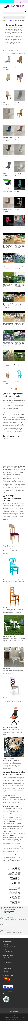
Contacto (6, 944)
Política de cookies (13, 1011)
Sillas (14, 20)
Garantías (6, 964)
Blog (5, 948)
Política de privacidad (9, 949)
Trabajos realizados (8, 951)
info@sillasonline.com (9, 911)
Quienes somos (7, 943)
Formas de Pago (7, 960)
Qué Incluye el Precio (8, 959)
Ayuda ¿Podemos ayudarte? (10, 970)
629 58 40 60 (12, 909)
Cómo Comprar (7, 957)
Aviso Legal (7, 1010)
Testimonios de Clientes (9, 946)
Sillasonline (9, 20)
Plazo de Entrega (7, 962)
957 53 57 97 (7, 909)
